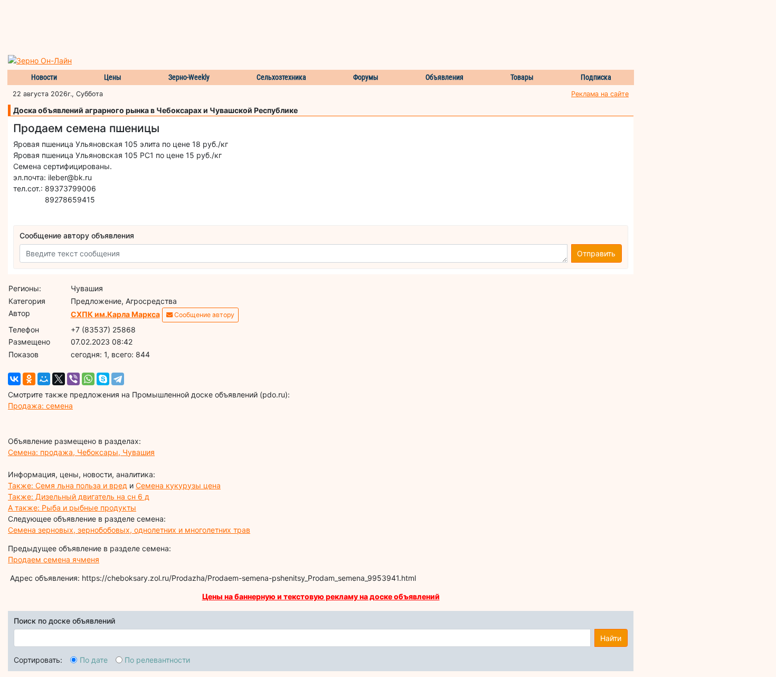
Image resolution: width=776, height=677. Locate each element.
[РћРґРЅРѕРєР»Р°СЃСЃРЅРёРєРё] (29, 379)
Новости (44, 77)
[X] (58, 379)
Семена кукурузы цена (178, 485)
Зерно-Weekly (189, 77)
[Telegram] (117, 379)
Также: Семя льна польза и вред (67, 485)
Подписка (596, 77)
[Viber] (73, 379)
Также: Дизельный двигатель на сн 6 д (78, 496)
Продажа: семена (40, 405)
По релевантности (157, 659)
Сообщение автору (203, 315)
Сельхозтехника (281, 77)
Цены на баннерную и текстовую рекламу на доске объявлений (321, 596)
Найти (610, 638)
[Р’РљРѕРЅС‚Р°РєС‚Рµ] (14, 379)
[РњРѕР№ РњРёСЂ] (43, 379)
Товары (522, 77)
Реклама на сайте (600, 94)
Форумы (365, 77)
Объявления (444, 77)
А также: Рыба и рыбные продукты (72, 507)
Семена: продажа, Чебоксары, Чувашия (81, 452)
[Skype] (103, 379)
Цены (112, 77)
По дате (94, 659)
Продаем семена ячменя (53, 559)
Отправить (596, 253)
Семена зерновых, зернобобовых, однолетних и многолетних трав (129, 529)
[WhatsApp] (88, 379)
